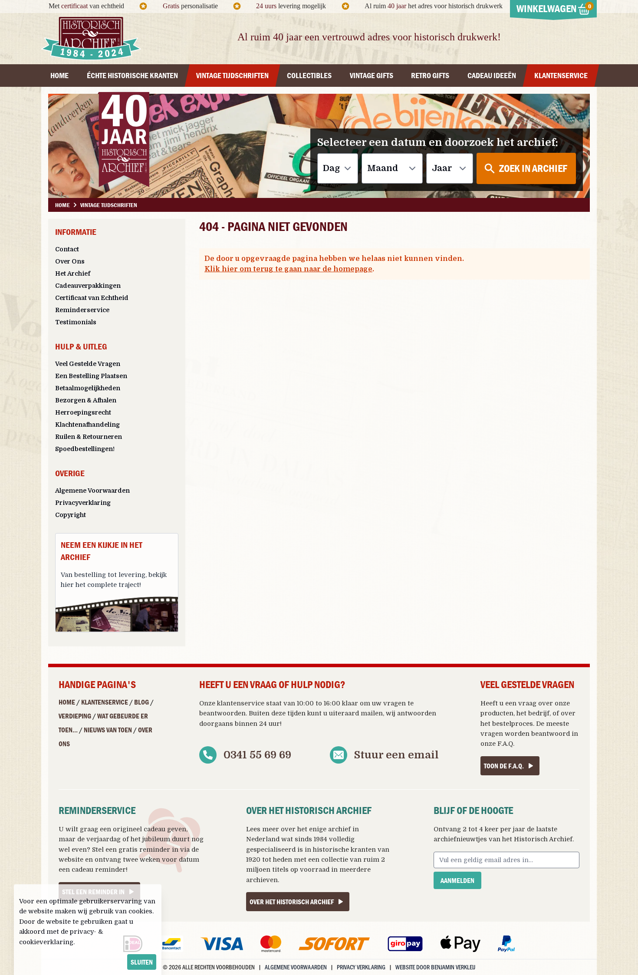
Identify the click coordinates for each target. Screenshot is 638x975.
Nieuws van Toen (108, 729)
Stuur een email (396, 755)
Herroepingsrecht (83, 412)
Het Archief (72, 273)
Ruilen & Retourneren (88, 436)
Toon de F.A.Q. (504, 765)
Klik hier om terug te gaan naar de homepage (288, 269)
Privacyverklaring (83, 502)
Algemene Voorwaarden (92, 490)
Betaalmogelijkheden (87, 388)
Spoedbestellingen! (85, 448)
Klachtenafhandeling (87, 424)
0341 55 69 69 (257, 755)
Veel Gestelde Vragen (87, 363)
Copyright (70, 514)
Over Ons (70, 261)
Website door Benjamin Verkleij (435, 967)
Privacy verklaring (361, 967)
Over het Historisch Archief (292, 901)
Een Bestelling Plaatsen (91, 375)
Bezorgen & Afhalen (85, 400)
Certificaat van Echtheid (91, 297)
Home (67, 702)
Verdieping (75, 715)
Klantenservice (104, 702)
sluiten (142, 962)
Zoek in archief (533, 168)
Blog (141, 702)
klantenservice (240, 703)
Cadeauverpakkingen (88, 285)
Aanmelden (457, 880)
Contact (67, 249)
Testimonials (75, 322)
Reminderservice (82, 309)
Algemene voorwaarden (296, 967)
